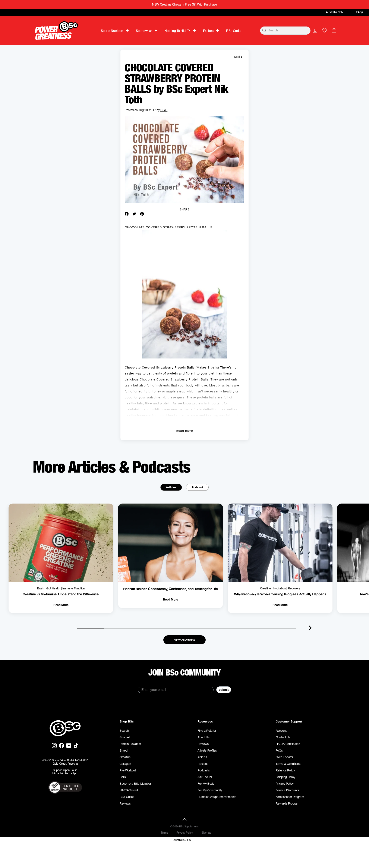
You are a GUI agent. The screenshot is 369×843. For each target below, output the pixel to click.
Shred (123, 750)
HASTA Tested (129, 790)
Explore (208, 30)
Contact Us (283, 737)
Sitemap (206, 832)
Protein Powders (130, 744)
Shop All (125, 737)
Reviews (125, 803)
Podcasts (203, 770)
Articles (171, 487)
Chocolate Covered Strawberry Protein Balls (160, 367)
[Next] (310, 628)
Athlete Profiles (207, 750)
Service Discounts (287, 790)
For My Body (206, 783)
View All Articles (184, 640)
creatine (265, 588)
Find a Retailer (207, 730)
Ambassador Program (290, 797)
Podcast (197, 487)
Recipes (203, 763)
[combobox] (285, 30)
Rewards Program (287, 803)
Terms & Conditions (288, 763)
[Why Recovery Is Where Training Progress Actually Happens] (280, 543)
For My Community (210, 790)
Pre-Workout (128, 770)
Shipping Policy (285, 777)
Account (281, 730)
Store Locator (284, 757)
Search (124, 730)
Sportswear (144, 30)
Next (238, 57)
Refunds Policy (285, 770)
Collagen (125, 763)
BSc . (163, 110)
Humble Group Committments (217, 797)
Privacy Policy (285, 783)
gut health (53, 588)
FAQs (359, 12)
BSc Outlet (233, 30)
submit (224, 689)
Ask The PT (205, 777)
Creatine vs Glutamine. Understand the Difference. (61, 594)
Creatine (125, 757)
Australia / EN (334, 12)
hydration (279, 588)
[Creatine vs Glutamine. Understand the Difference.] (61, 543)
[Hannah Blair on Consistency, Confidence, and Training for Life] (170, 543)
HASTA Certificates (288, 744)
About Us (203, 737)
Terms (164, 832)
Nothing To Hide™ (177, 30)
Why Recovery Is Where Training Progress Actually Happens (280, 594)
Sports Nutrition (112, 30)
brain (40, 588)
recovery (294, 588)
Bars (123, 777)
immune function (73, 588)
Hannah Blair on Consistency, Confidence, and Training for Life (170, 589)
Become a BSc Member (135, 783)
